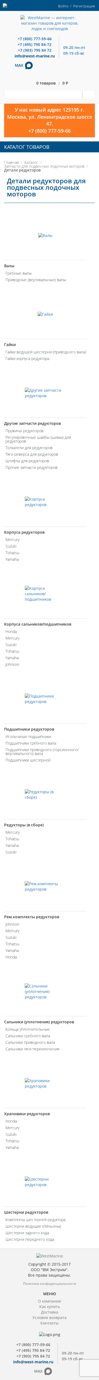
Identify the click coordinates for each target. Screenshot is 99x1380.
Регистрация (84, 6)
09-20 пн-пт (74, 47)
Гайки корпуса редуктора (27, 358)
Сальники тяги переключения (32, 1048)
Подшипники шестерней (28, 760)
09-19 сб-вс (73, 53)
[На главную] (49, 22)
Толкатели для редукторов (29, 447)
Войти (63, 6)
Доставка (49, 1312)
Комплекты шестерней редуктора (35, 1219)
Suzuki (11, 546)
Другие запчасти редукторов (32, 423)
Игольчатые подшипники (28, 736)
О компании (49, 1301)
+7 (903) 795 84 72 (34, 50)
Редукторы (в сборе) (24, 824)
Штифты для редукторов (27, 460)
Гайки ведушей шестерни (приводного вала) (46, 352)
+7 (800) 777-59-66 (35, 38)
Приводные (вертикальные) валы (36, 279)
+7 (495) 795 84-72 (34, 44)
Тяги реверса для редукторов (32, 454)
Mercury (13, 539)
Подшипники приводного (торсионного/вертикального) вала (42, 751)
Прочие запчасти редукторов (31, 467)
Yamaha (12, 559)
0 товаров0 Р (52, 83)
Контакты (49, 1323)
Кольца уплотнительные (28, 1029)
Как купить (49, 1306)
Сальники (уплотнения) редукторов (39, 1021)
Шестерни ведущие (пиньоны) (33, 1226)
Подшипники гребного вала (31, 743)
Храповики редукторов (27, 1113)
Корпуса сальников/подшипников (37, 624)
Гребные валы (19, 273)
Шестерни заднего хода (27, 1232)
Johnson (12, 664)
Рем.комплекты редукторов (31, 916)
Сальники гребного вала (28, 1035)
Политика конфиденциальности (49, 1283)
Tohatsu (12, 552)
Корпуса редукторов (24, 532)
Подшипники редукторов (29, 729)
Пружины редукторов (24, 430)
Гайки (10, 344)
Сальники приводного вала (30, 1042)
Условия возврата (49, 1317)
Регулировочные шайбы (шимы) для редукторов (38, 439)
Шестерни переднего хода (30, 1239)
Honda (11, 631)
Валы (9, 265)
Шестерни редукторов (26, 1212)
